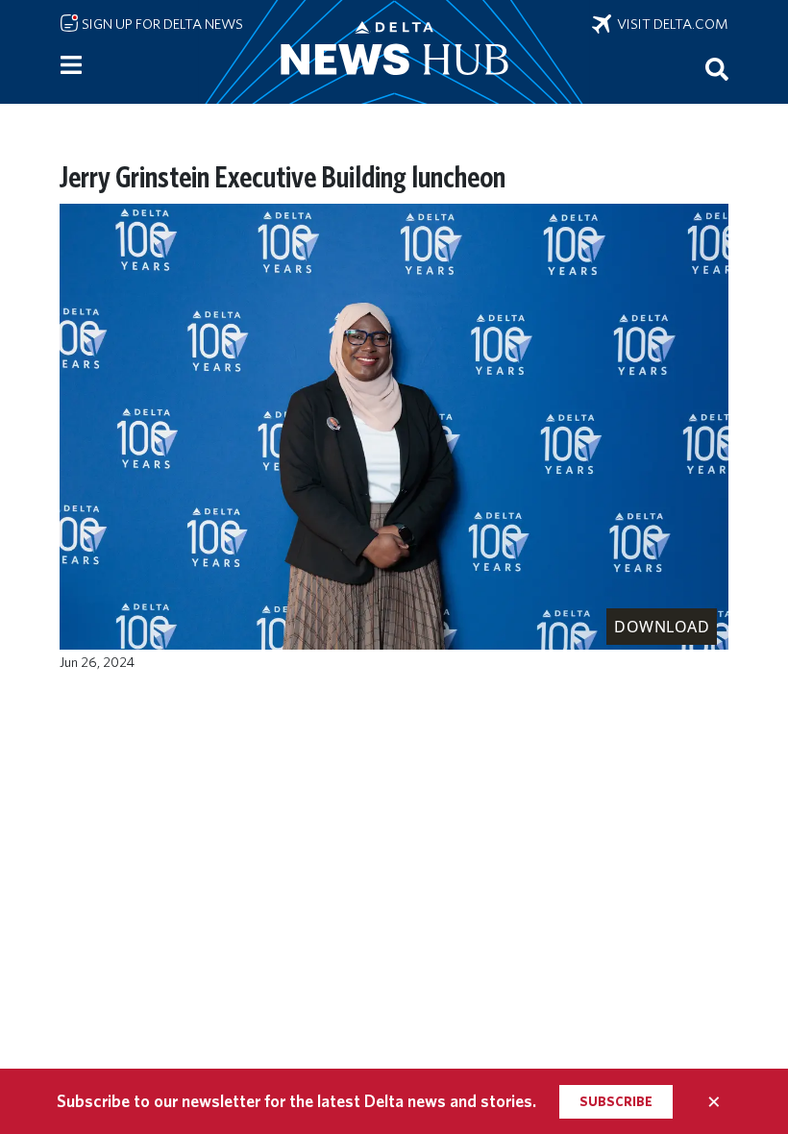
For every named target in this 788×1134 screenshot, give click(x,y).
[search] (716, 68)
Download (661, 626)
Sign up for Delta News (161, 24)
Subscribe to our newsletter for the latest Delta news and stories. (296, 1101)
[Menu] (71, 65)
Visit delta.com (669, 24)
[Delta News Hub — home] (394, 52)
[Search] (716, 68)
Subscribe (616, 1101)
